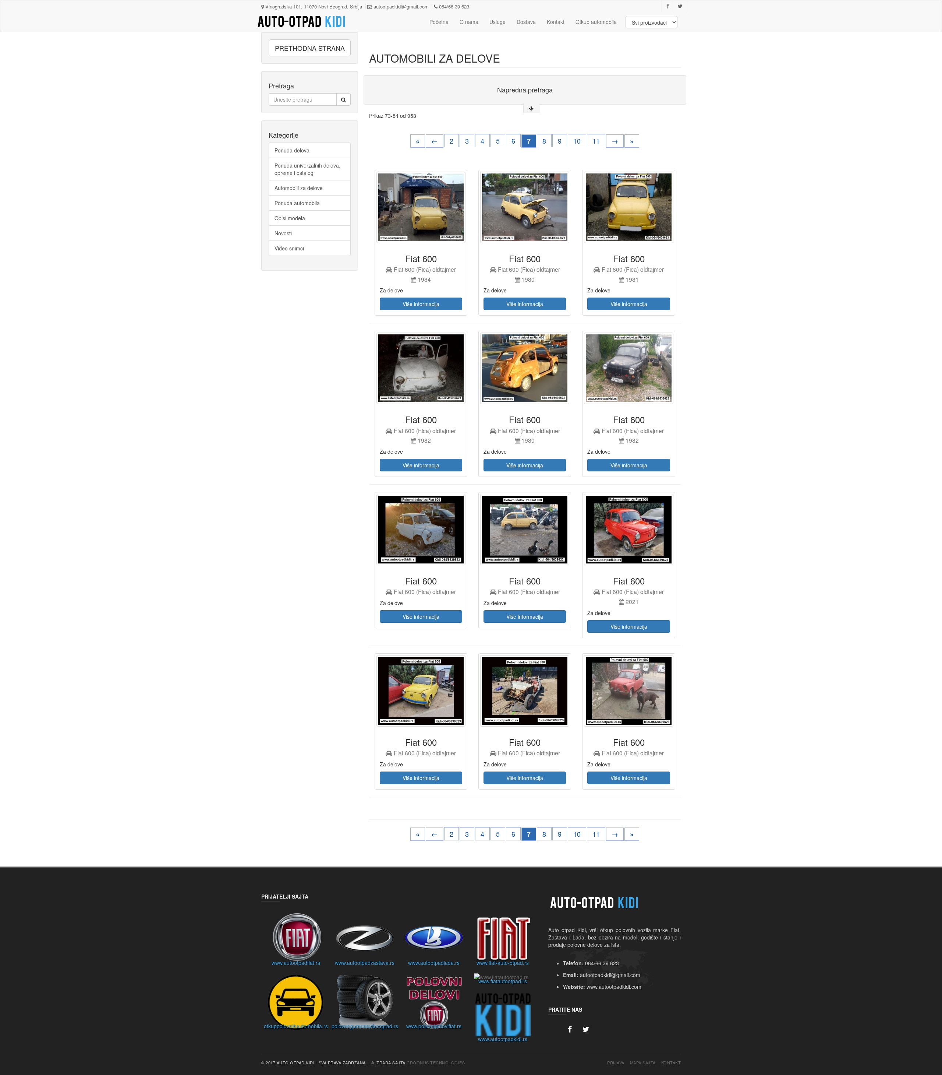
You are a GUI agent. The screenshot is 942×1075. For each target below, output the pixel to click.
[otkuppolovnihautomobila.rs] (296, 1004)
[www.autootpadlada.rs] (434, 940)
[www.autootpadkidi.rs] (503, 1017)
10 (577, 140)
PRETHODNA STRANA (310, 48)
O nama (469, 21)
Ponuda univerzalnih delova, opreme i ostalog (307, 169)
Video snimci (289, 248)
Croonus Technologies (436, 1062)
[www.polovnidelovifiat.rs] (434, 1004)
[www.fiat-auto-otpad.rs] (503, 940)
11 (596, 140)
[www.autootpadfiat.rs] (296, 940)
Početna (439, 21)
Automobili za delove (299, 188)
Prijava (615, 1062)
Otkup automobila (596, 21)
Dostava (526, 21)
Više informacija (421, 304)
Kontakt (555, 21)
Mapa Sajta (643, 1062)
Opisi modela (290, 218)
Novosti (283, 233)
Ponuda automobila (297, 203)
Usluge (497, 21)
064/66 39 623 (453, 6)
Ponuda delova (292, 150)
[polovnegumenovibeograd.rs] (365, 1004)
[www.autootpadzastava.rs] (365, 940)
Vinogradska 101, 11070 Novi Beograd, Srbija (313, 6)
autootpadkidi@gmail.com (400, 6)
